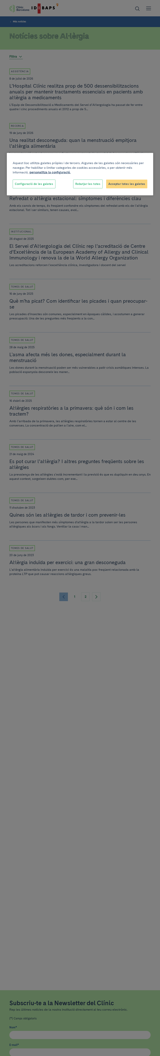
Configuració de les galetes (34, 183)
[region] (80, 174)
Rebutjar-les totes (87, 183)
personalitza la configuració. (50, 172)
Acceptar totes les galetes (126, 183)
